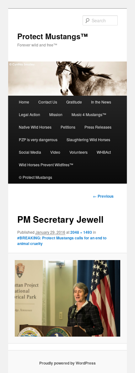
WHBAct (104, 152)
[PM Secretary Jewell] (67, 298)
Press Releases (97, 127)
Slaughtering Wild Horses (88, 139)
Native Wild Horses (35, 127)
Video (55, 152)
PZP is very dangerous (38, 139)
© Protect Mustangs (35, 177)
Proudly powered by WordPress (67, 363)
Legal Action (29, 114)
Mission (55, 114)
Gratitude (74, 101)
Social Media (30, 152)
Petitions (68, 127)
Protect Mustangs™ (52, 36)
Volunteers (78, 152)
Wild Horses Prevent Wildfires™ (46, 164)
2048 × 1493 (81, 232)
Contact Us (47, 101)
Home (24, 101)
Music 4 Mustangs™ (89, 114)
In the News (101, 101)
